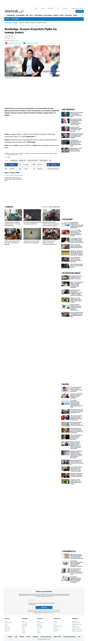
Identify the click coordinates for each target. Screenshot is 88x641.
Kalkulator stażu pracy (77, 624)
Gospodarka (24, 624)
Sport (7, 19)
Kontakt (10, 636)
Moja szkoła (39, 626)
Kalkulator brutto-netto (77, 629)
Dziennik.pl (25, 618)
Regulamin (35, 636)
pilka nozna (16, 25)
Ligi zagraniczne (24, 25)
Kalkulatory (75, 618)
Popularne (44, 207)
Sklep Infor (7, 631)
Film (38, 629)
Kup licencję (19, 154)
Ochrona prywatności (45, 636)
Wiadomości (24, 626)
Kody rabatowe (40, 622)
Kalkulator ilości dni (76, 622)
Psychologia (56, 629)
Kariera (28, 636)
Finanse (55, 622)
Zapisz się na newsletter (32, 43)
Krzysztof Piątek (33, 160)
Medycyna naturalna (57, 626)
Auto (23, 621)
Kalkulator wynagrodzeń (77, 631)
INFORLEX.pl (50, 8)
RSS (79, 636)
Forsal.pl (6, 626)
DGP (58, 8)
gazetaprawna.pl (74, 8)
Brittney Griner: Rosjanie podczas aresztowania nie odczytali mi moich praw (13, 179)
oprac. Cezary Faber (9, 36)
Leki (54, 624)
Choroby (55, 627)
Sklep (81, 8)
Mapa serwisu (57, 636)
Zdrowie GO (21, 22)
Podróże (24, 631)
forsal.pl (43, 8)
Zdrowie (23, 629)
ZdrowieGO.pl (65, 8)
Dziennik (6, 25)
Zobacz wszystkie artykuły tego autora (14, 175)
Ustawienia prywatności (69, 636)
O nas (15, 636)
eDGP (6, 624)
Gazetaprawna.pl (8, 622)
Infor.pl (6, 621)
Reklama (22, 636)
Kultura (38, 632)
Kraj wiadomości (54, 207)
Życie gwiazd (40, 627)
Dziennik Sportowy (41, 22)
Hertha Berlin (43, 160)
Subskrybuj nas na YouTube (14, 43)
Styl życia (55, 631)
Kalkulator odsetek (76, 627)
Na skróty (7, 618)
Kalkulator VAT (75, 626)
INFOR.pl (36, 8)
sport (11, 25)
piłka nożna (13, 160)
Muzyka (39, 631)
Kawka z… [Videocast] (31, 22)
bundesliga (22, 160)
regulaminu (45, 603)
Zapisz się (44, 607)
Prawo (54, 621)
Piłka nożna (14, 19)
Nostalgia (15, 22)
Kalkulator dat (75, 621)
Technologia (24, 622)
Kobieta (38, 621)
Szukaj (81, 11)
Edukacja (39, 624)
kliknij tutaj (52, 612)
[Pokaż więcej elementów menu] (82, 15)
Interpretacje (7, 629)
